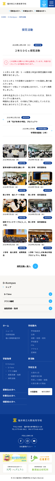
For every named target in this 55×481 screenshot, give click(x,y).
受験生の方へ (15, 11)
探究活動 (22, 17)
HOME (3, 17)
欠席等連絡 (44, 5)
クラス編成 (9, 301)
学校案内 (32, 325)
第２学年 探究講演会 (37, 167)
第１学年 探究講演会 (37, 194)
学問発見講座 (42, 128)
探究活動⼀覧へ (24, 266)
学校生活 (32, 367)
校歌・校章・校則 (38, 338)
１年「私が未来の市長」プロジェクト (22, 121)
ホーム (6, 325)
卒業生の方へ (28, 11)
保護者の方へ (41, 11)
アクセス (34, 349)
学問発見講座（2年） (39, 132)
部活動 (31, 358)
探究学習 (38, 45)
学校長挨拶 (35, 331)
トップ (8, 287)
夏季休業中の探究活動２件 (14, 167)
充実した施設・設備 (39, 379)
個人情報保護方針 (13, 338)
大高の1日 (35, 372)
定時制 (33, 352)
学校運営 (34, 341)
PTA (32, 345)
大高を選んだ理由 (38, 383)
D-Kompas (12, 17)
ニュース (9, 331)
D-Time (8, 294)
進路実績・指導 (11, 308)
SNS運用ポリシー (26, 446)
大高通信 (40, 391)
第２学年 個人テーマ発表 (14, 194)
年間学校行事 (36, 376)
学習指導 (7, 358)
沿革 (33, 334)
